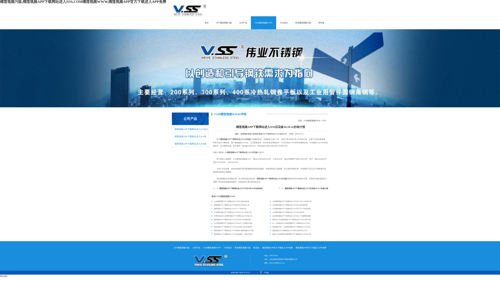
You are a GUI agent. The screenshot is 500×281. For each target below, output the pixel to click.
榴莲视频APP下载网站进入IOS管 (190, 136)
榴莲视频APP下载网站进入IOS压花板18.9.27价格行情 (306, 188)
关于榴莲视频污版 (224, 23)
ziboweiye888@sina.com (277, 263)
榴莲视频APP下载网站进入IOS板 (190, 144)
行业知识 (284, 23)
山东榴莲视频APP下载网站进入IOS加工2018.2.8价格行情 (291, 201)
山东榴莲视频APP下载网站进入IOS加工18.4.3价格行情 (233, 212)
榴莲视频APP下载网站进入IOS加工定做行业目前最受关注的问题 (234, 227)
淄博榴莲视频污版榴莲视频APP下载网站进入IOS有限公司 (263, 134)
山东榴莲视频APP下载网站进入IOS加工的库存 (288, 212)
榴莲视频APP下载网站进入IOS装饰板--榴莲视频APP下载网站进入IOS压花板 (234, 230)
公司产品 (243, 23)
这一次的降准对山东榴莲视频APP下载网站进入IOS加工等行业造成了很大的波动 (292, 223)
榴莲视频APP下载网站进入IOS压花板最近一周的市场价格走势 (234, 234)
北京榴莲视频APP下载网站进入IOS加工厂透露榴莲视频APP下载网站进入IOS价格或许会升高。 (292, 216)
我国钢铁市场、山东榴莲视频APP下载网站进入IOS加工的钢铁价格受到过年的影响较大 (292, 227)
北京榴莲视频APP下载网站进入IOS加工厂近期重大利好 (233, 223)
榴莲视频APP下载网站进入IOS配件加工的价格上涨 (231, 205)
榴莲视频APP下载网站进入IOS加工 (192, 129)
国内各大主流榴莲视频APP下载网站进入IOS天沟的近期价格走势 (292, 220)
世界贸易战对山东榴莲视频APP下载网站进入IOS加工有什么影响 (234, 216)
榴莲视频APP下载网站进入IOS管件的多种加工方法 (290, 230)
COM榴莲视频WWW (263, 23)
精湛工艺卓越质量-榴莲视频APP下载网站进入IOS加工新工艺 (292, 234)
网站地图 (3, 276)
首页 (207, 23)
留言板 (321, 23)
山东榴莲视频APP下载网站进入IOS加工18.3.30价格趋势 (291, 209)
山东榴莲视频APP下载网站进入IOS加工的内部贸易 (290, 205)
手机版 (266, 272)
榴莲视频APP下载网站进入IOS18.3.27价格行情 (230, 209)
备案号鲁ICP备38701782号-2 (241, 272)
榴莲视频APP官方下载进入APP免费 (277, 248)
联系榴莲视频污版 (303, 23)
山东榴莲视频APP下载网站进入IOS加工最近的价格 (231, 201)
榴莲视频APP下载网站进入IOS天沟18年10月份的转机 (241, 188)
